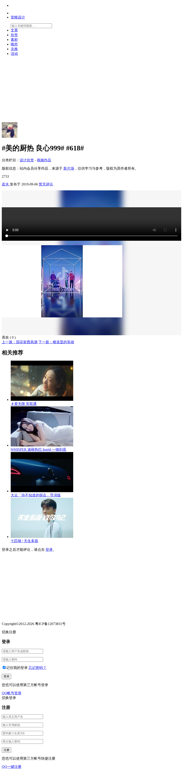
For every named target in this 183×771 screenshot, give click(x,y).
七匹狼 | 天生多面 (24, 541)
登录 (49, 549)
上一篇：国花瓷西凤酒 (19, 342)
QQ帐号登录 (11, 693)
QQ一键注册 (11, 767)
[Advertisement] (91, 91)
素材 (14, 39)
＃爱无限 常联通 (24, 404)
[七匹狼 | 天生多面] (42, 537)
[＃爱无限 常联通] (42, 399)
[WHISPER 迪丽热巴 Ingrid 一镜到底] (42, 445)
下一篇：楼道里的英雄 (56, 342)
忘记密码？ (37, 668)
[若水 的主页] (9, 136)
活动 (14, 54)
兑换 (14, 49)
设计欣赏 (27, 160)
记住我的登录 (17, 668)
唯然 (14, 44)
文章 (14, 30)
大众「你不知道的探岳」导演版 (36, 495)
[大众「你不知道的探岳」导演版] (42, 491)
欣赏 (14, 35)
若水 (6, 184)
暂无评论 (46, 184)
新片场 (68, 168)
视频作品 (44, 160)
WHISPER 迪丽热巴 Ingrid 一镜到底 (38, 449)
